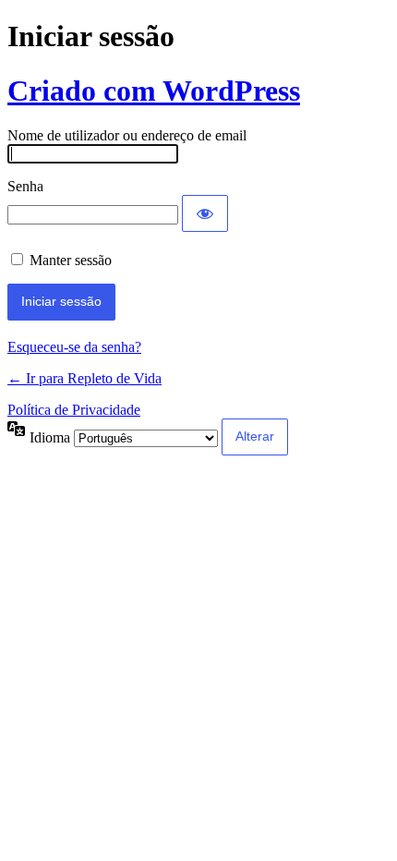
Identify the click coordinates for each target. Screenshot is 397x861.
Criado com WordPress (153, 90)
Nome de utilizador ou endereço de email (127, 135)
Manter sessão (71, 260)
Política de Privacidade (73, 410)
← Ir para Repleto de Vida (84, 378)
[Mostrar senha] (205, 213)
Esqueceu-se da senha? (74, 347)
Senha (25, 186)
